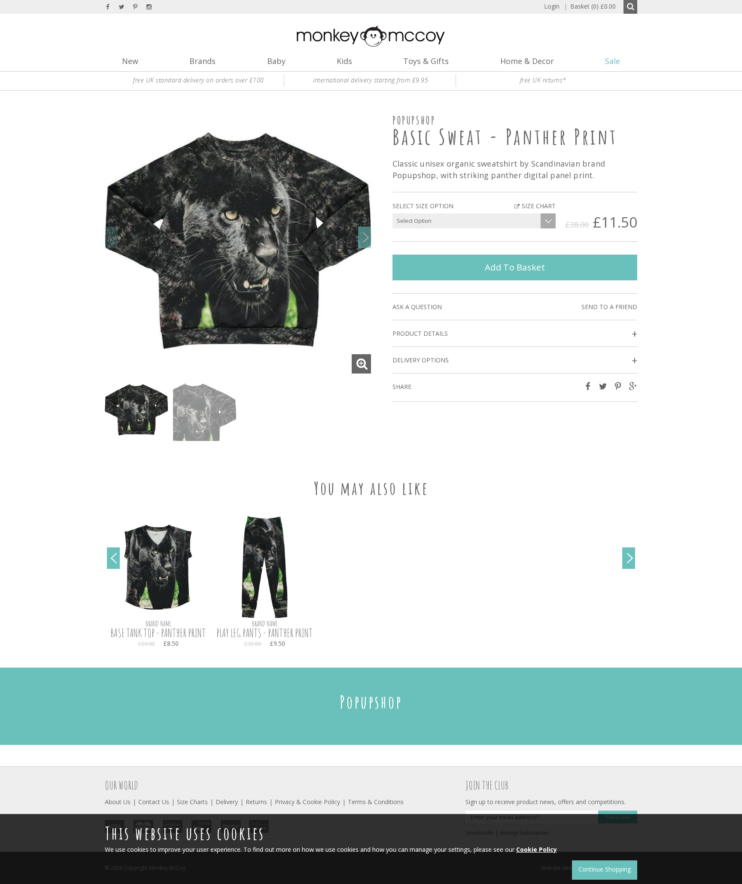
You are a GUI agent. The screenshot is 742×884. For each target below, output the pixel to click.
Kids (344, 61)
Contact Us (153, 802)
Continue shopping (604, 869)
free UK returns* (543, 80)
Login (552, 6)
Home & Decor (527, 61)
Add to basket (515, 267)
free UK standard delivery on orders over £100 (198, 80)
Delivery (227, 802)
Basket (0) (590, 6)
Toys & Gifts (426, 61)
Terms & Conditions (376, 802)
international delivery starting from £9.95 (370, 80)
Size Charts (192, 802)
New (130, 61)
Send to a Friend (609, 307)
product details (514, 334)
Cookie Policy (536, 849)
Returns (256, 802)
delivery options (514, 360)
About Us (118, 802)
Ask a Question (417, 307)
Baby (276, 61)
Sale (612, 61)
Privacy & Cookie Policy (307, 802)
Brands (202, 61)
